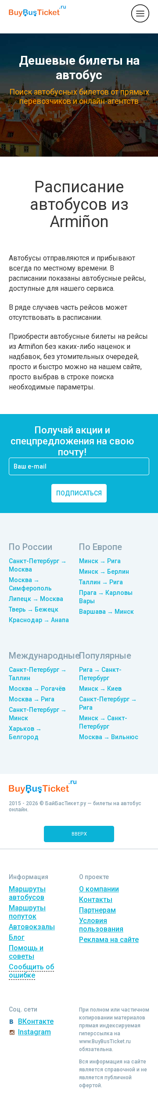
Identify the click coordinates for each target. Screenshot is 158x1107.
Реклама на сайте (109, 939)
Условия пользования (101, 924)
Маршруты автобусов (27, 893)
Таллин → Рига (101, 582)
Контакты (95, 899)
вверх (79, 834)
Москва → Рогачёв (37, 688)
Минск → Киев (100, 688)
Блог (17, 937)
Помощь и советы (26, 952)
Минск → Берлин (104, 571)
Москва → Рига (31, 699)
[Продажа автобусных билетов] (37, 13)
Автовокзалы (32, 927)
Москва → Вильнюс (108, 736)
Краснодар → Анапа (39, 619)
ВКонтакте (36, 1021)
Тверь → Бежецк (33, 609)
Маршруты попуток (27, 912)
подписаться (79, 493)
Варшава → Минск (106, 611)
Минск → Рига (100, 560)
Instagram (34, 1032)
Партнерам (97, 910)
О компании (99, 889)
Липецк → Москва (36, 598)
